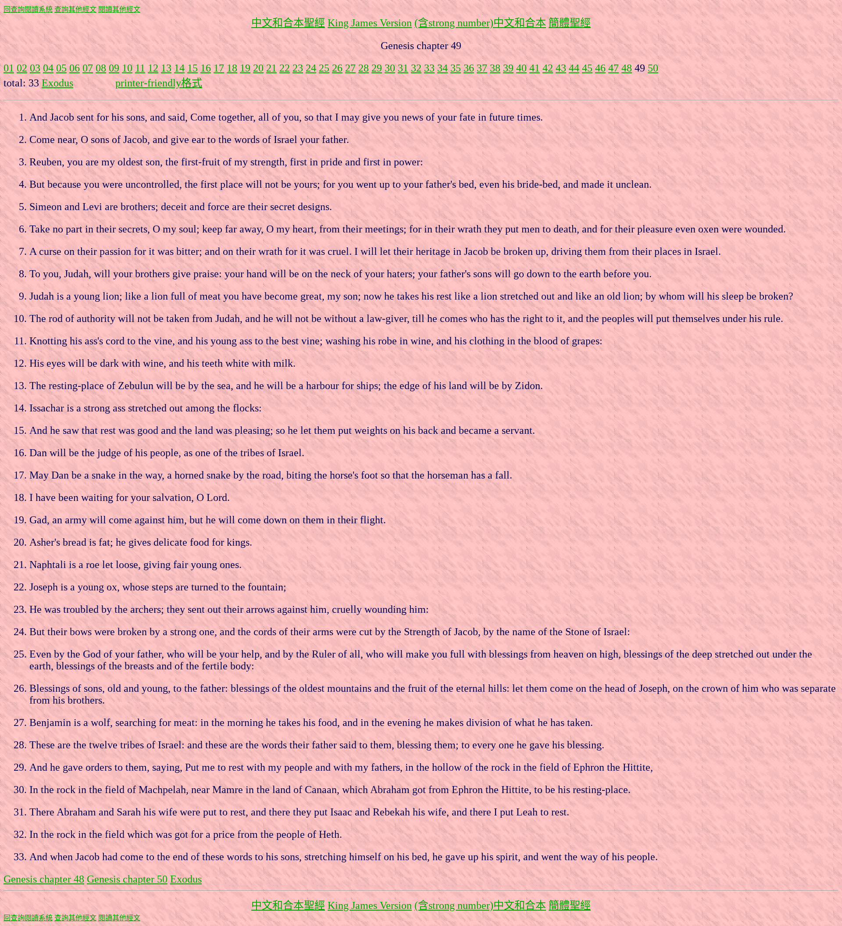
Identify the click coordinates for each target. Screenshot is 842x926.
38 (495, 68)
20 (258, 68)
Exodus (57, 83)
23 (298, 68)
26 (337, 68)
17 (219, 68)
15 (192, 68)
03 (35, 68)
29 (376, 68)
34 (442, 68)
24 (311, 68)
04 (48, 68)
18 (232, 68)
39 (508, 68)
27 (350, 68)
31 (403, 68)
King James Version (370, 23)
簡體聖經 (570, 23)
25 (324, 68)
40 (521, 68)
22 (284, 68)
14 (179, 68)
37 (482, 68)
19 (245, 68)
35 (455, 68)
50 (653, 68)
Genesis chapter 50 (127, 879)
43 (561, 68)
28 (363, 68)
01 (9, 68)
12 (153, 68)
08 (101, 68)
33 (429, 68)
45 (587, 68)
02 (22, 68)
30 (390, 68)
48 (626, 68)
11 (140, 68)
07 (87, 68)
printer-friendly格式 (158, 83)
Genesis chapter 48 (44, 879)
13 (166, 68)
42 (547, 68)
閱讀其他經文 (119, 9)
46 (600, 68)
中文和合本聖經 (288, 23)
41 (534, 68)
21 (271, 68)
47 (613, 68)
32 (416, 68)
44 (574, 68)
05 (61, 68)
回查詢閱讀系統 (28, 9)
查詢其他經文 (75, 9)
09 (114, 68)
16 (205, 68)
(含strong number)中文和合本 (480, 23)
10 (127, 68)
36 (469, 68)
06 (74, 68)
